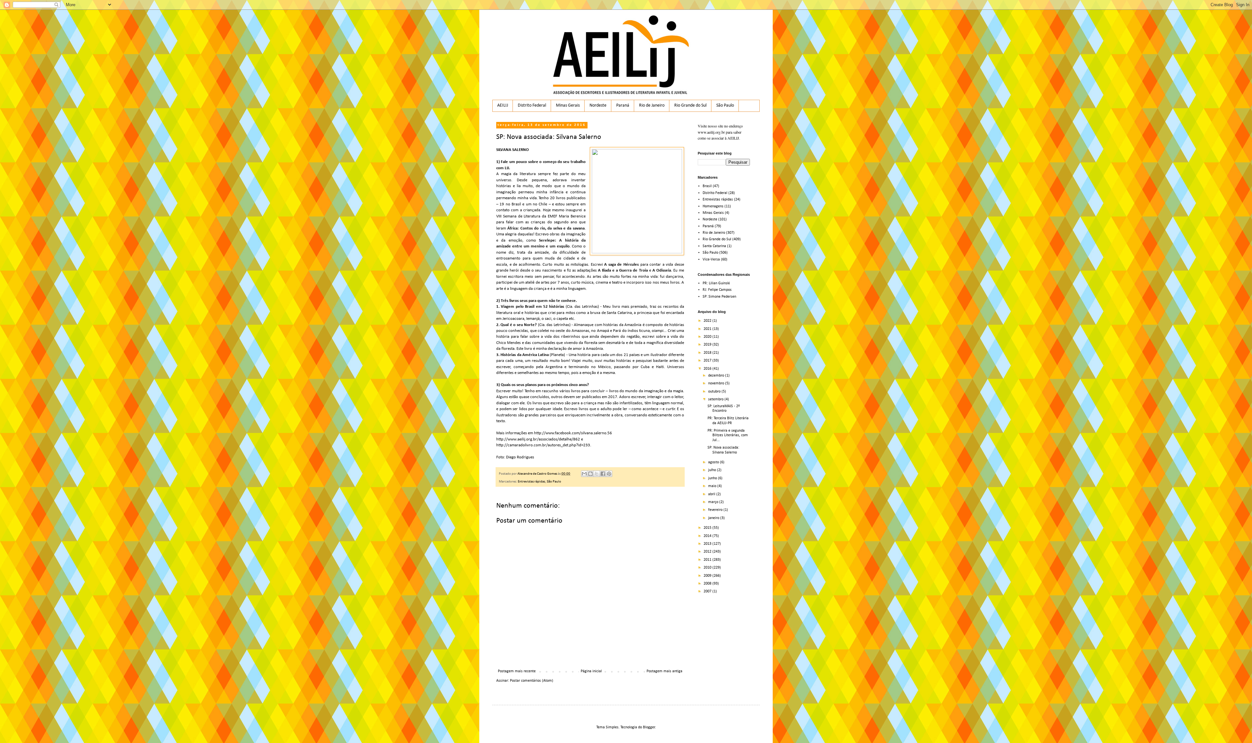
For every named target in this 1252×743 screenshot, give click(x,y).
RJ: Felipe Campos (717, 290)
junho (713, 478)
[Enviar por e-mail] (584, 473)
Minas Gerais (568, 105)
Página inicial (591, 671)
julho (712, 470)
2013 (708, 544)
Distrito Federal (532, 105)
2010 (708, 568)
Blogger (649, 727)
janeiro (714, 518)
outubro (715, 392)
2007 (708, 591)
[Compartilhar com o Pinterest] (609, 473)
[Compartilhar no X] (596, 473)
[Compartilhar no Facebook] (603, 473)
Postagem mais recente (517, 671)
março (713, 502)
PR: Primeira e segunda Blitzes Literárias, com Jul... (728, 435)
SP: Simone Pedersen (719, 297)
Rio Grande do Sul (690, 105)
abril (712, 494)
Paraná (622, 105)
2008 (708, 584)
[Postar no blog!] (590, 473)
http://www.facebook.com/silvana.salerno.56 (573, 433)
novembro (716, 383)
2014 (708, 536)
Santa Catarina (714, 246)
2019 (708, 345)
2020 (708, 337)
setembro (716, 399)
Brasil (707, 186)
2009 (708, 576)
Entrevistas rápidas (531, 481)
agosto (714, 462)
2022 (708, 321)
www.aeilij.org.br (711, 132)
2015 (708, 528)
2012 (708, 552)
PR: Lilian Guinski (716, 283)
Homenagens (713, 206)
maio (712, 486)
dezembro (716, 376)
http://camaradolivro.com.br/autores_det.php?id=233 (543, 445)
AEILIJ (502, 105)
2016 (708, 369)
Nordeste (597, 105)
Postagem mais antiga (664, 671)
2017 (708, 361)
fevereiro (715, 510)
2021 (708, 329)
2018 (708, 353)
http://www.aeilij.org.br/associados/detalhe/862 (538, 439)
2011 (708, 560)
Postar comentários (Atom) (531, 681)
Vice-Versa (711, 259)
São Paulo (725, 105)
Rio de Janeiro (651, 105)
